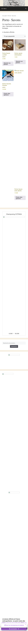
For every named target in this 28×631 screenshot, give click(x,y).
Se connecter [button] (13, 629)
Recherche (14, 346)
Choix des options (7, 94)
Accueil (4, 15)
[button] (26, 8)
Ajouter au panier (7, 63)
